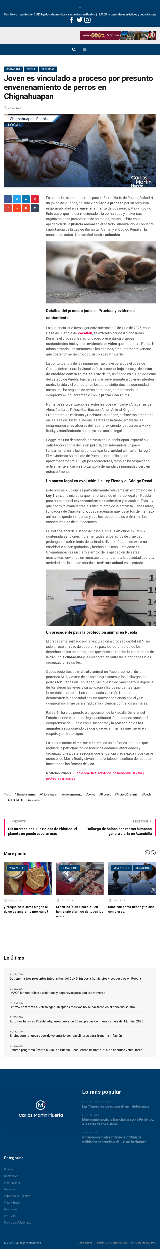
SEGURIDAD (17, 800)
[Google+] (8, 208)
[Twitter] (17, 199)
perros (91, 794)
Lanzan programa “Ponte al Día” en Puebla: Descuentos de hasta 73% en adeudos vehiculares (76, 1050)
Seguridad (48, 69)
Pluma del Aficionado (17, 1222)
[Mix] (26, 208)
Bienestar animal (25, 794)
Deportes (10, 1189)
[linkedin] (26, 199)
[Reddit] (17, 208)
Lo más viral (17, 868)
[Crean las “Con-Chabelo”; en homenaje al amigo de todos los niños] (28, 878)
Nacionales (11, 1176)
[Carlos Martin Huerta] (41, 1111)
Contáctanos (85, 1243)
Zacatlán (35, 800)
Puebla (31, 69)
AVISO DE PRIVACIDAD (143, 1243)
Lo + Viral (10, 1216)
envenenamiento (72, 794)
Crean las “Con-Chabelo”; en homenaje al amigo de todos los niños (27, 912)
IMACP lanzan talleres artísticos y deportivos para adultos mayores (109, 15)
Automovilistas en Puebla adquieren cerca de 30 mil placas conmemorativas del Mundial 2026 (76, 1021)
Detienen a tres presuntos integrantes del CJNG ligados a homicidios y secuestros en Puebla (75, 978)
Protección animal (127, 794)
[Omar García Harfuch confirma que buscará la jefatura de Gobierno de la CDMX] (132, 878)
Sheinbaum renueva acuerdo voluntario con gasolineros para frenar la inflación (66, 1035)
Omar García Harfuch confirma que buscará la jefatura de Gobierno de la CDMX (130, 912)
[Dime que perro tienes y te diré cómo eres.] (80, 878)
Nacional (140, 868)
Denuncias (10, 1209)
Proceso (106, 794)
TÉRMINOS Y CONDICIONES (111, 1243)
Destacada (13, 69)
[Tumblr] (35, 208)
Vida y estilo (69, 868)
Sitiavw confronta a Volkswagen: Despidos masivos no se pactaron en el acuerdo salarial (73, 1007)
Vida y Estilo (12, 1202)
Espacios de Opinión (17, 1196)
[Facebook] (8, 199)
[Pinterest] (35, 199)
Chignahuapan (49, 794)
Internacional (12, 1183)
